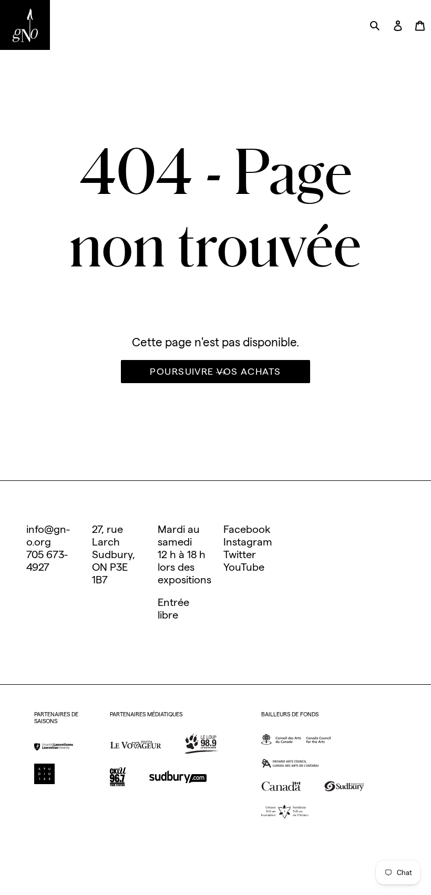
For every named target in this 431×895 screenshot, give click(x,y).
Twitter (239, 554)
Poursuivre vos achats (215, 371)
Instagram (247, 542)
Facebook (247, 529)
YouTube (243, 567)
